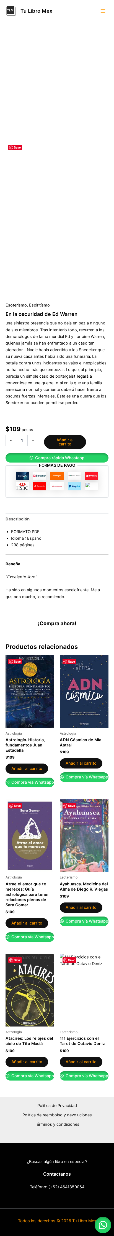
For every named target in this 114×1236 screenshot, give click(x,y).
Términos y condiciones (57, 1124)
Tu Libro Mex (36, 11)
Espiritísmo (39, 305)
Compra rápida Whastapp (59, 457)
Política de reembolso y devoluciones (57, 1115)
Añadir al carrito (65, 442)
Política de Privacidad (57, 1105)
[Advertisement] (57, 81)
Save (17, 147)
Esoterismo (16, 305)
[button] (57, 458)
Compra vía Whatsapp (32, 782)
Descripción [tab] (18, 519)
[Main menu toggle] (102, 10)
